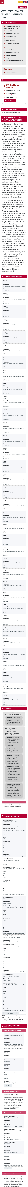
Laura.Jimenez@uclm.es (9, 94)
